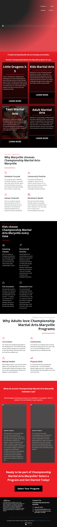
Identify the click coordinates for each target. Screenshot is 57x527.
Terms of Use (46, 520)
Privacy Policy (38, 520)
